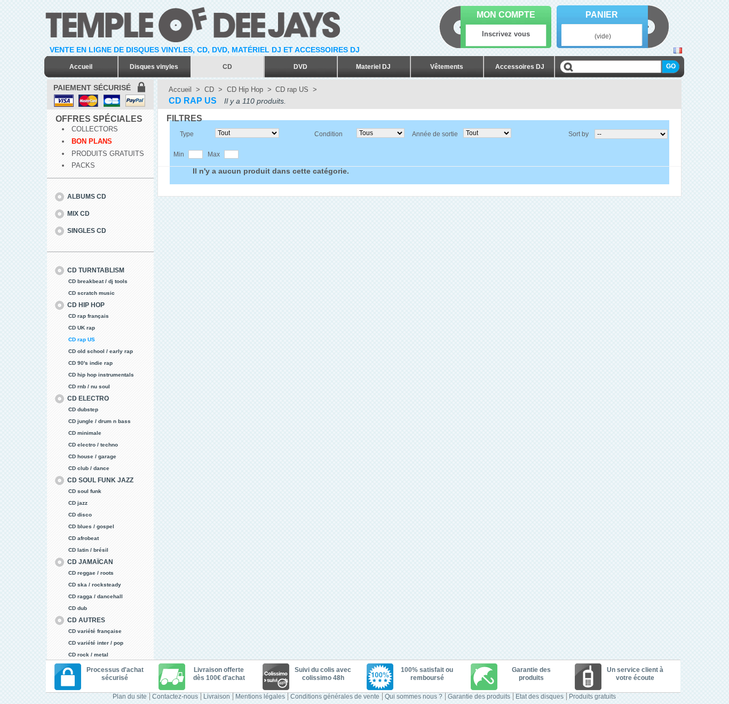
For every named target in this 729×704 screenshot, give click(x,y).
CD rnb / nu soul (89, 386)
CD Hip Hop (86, 305)
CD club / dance (88, 468)
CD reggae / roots (91, 573)
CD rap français (88, 316)
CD (227, 67)
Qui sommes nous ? (413, 696)
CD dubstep (83, 409)
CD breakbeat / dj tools (98, 281)
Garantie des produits (479, 696)
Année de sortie (435, 134)
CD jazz (78, 503)
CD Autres (86, 620)
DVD (300, 67)
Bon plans (92, 141)
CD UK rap (81, 328)
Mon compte (506, 14)
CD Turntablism (95, 270)
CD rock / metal (88, 655)
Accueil (80, 67)
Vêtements (446, 67)
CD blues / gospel (91, 526)
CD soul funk (84, 491)
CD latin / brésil (88, 550)
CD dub (77, 608)
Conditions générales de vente (334, 696)
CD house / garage (92, 456)
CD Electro (88, 398)
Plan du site (130, 696)
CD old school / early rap (100, 351)
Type (187, 134)
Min (178, 154)
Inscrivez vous (506, 34)
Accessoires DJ (519, 67)
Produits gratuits (108, 154)
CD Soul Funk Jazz (100, 480)
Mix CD (78, 213)
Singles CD (86, 230)
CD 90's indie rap (90, 363)
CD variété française (95, 631)
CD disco (80, 515)
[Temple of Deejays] (195, 22)
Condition (328, 134)
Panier (601, 14)
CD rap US (81, 339)
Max (214, 154)
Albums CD (86, 196)
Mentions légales (260, 696)
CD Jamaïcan (90, 562)
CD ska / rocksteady (94, 585)
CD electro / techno (93, 445)
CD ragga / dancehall (95, 596)
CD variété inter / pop (95, 643)
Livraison (216, 696)
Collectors (95, 129)
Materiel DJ (373, 67)
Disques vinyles (154, 67)
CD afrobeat (83, 538)
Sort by (578, 134)
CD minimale (84, 433)
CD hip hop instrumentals (101, 375)
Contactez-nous (175, 696)
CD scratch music (91, 293)
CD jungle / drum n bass (99, 421)
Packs (83, 165)
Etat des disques (540, 696)
